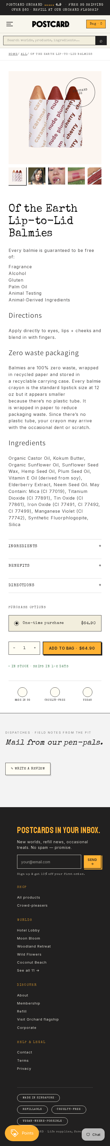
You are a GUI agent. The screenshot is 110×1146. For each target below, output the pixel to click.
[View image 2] (36, 176)
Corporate (27, 1027)
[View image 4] (76, 176)
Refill (22, 1011)
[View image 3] (56, 176)
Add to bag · (72, 648)
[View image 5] (96, 176)
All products (28, 897)
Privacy (24, 1068)
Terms (23, 1060)
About (22, 995)
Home (13, 54)
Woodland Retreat (34, 946)
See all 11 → (28, 970)
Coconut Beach (31, 962)
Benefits (19, 566)
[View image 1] (17, 176)
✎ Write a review (28, 769)
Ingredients (23, 546)
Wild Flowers (29, 954)
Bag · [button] (96, 24)
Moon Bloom (28, 938)
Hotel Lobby (28, 930)
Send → (92, 862)
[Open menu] (9, 23)
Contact (24, 1052)
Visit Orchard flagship (38, 1019)
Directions (21, 585)
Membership (28, 1003)
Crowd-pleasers (32, 905)
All (24, 54)
